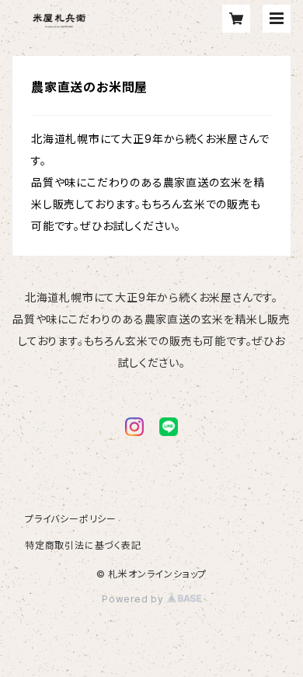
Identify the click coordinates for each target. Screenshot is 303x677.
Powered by (134, 599)
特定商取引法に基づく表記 (83, 545)
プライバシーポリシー (71, 519)
